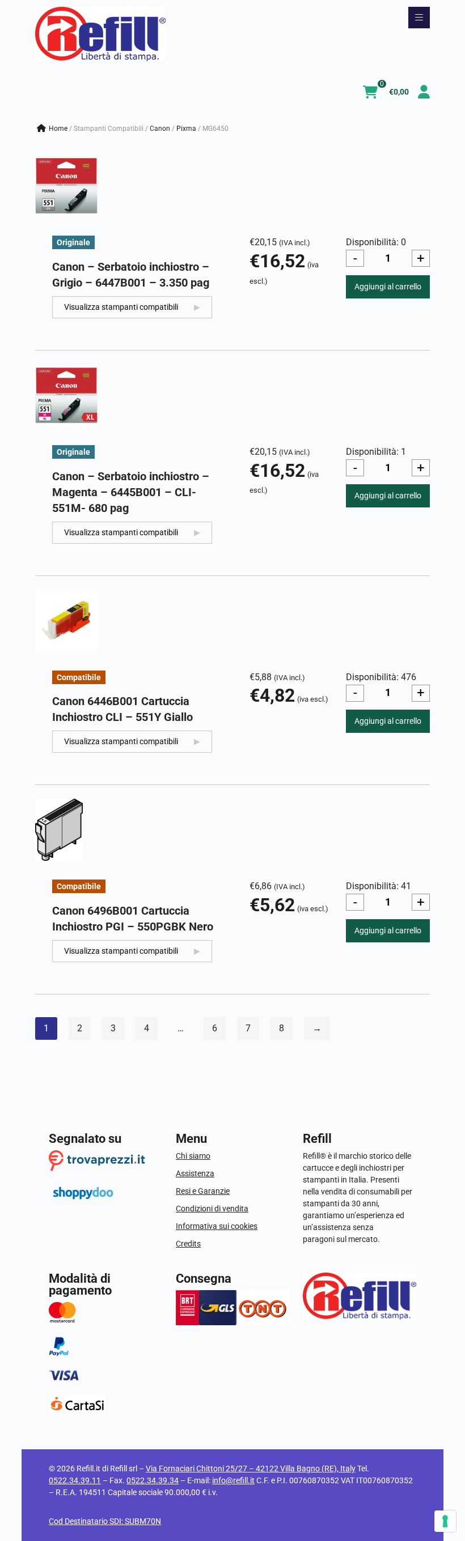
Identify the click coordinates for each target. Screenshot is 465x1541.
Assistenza (195, 1173)
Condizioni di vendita (212, 1208)
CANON (160, 129)
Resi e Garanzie (203, 1191)
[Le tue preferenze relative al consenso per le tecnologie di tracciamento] (445, 1521)
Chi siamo (193, 1155)
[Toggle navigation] (419, 17)
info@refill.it (233, 1480)
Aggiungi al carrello (387, 286)
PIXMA (186, 129)
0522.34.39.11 (75, 1480)
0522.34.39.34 (152, 1480)
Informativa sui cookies (216, 1226)
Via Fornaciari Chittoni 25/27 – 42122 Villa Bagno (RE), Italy (251, 1468)
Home (58, 129)
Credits (188, 1243)
